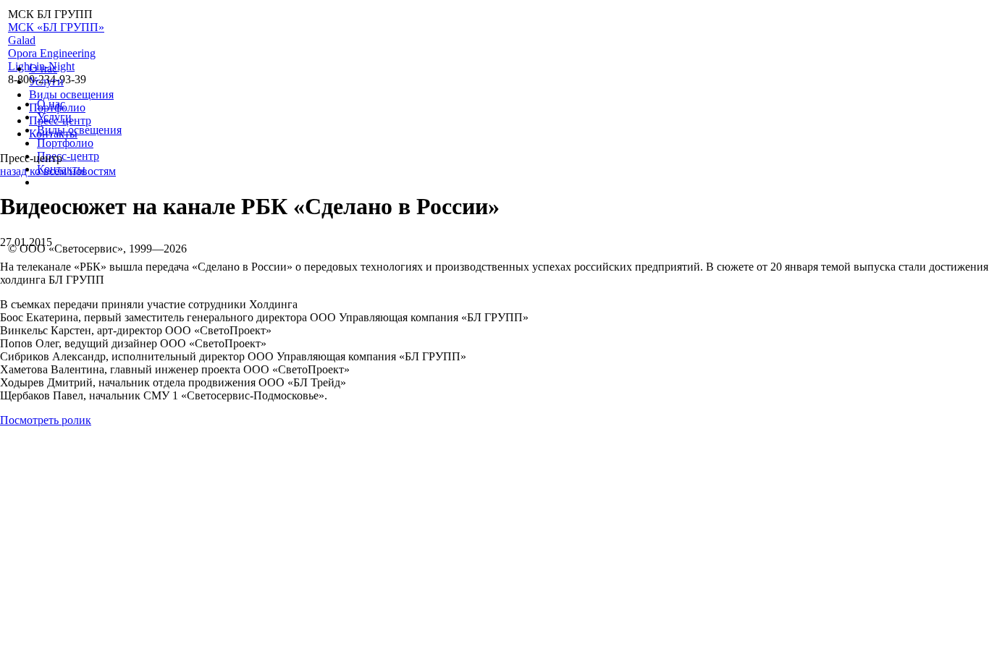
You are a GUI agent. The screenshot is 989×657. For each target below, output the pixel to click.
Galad (21, 40)
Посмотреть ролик (45, 420)
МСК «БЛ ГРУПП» (56, 27)
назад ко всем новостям (58, 171)
